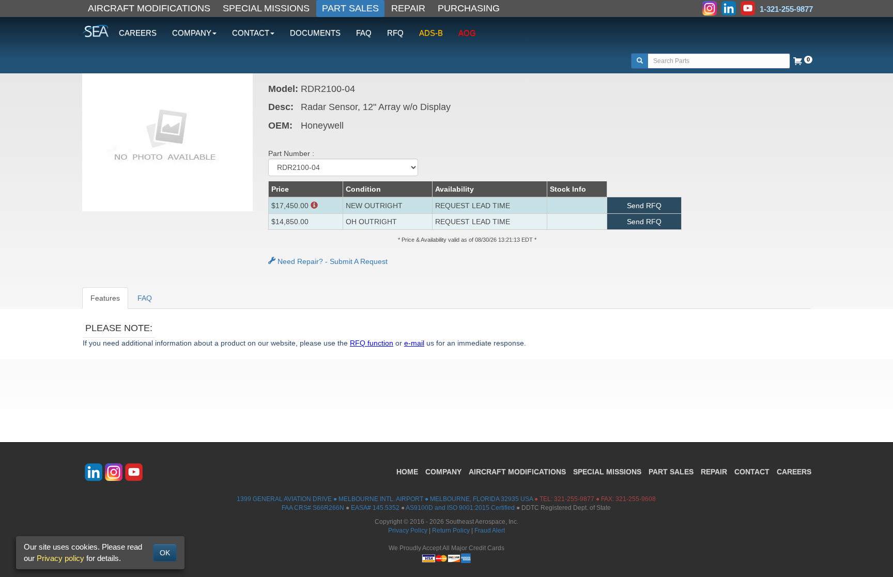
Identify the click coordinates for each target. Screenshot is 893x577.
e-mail (414, 343)
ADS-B (431, 32)
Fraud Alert (489, 530)
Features (105, 298)
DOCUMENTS (315, 32)
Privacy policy (60, 558)
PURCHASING (469, 8)
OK (165, 553)
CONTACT (751, 471)
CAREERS (138, 32)
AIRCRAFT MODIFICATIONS (149, 8)
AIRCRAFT (517, 471)
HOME (407, 471)
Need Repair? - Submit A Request (331, 261)
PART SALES (350, 8)
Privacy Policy (407, 530)
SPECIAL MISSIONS (266, 8)
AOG (467, 32)
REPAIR (408, 8)
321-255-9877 (574, 499)
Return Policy (451, 530)
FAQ (364, 32)
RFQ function (371, 343)
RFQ (395, 32)
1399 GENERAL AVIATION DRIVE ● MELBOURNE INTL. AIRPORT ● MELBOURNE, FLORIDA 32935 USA (385, 499)
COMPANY (443, 471)
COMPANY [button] (191, 32)
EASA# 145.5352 (375, 507)
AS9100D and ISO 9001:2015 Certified (460, 507)
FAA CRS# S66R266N (313, 507)
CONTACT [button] (250, 32)
